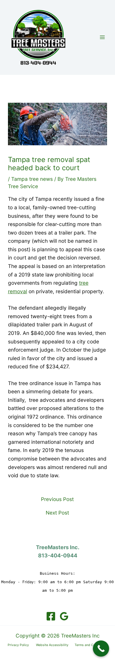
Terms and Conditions (91, 645)
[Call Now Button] (101, 648)
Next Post (57, 512)
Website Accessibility (55, 645)
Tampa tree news (32, 179)
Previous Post (57, 499)
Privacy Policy (22, 645)
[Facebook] (51, 616)
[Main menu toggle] (102, 37)
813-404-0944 (57, 555)
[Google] (64, 616)
